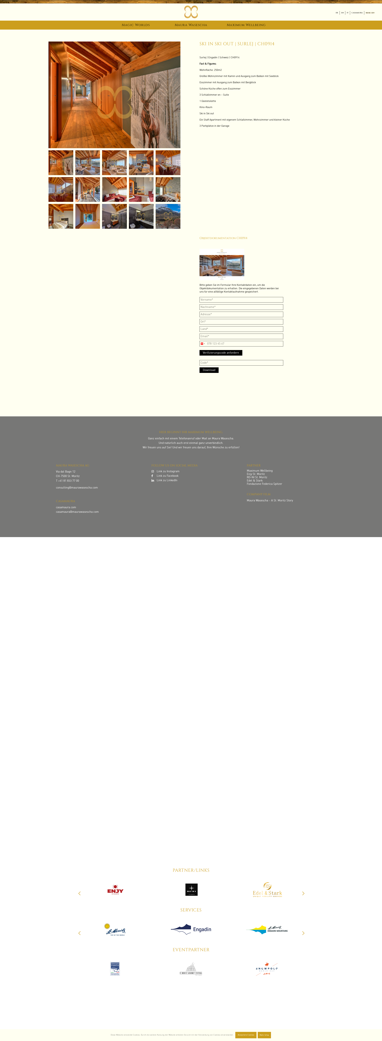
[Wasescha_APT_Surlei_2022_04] (169, 188)
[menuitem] (337, 13)
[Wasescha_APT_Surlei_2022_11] (88, 161)
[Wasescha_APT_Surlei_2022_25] (142, 188)
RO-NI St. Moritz (257, 477)
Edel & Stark (255, 480)
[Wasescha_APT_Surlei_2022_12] (115, 161)
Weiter (303, 893)
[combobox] (203, 343)
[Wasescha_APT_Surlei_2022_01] (115, 95)
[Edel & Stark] (115, 931)
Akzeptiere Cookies (246, 1035)
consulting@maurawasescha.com (77, 487)
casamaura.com (66, 507)
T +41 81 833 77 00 (67, 480)
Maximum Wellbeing (260, 470)
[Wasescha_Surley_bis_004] (88, 215)
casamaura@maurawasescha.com (77, 511)
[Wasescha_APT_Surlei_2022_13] (142, 161)
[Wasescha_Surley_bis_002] (169, 161)
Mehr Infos (264, 1035)
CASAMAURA (357, 13)
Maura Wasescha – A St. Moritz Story (270, 500)
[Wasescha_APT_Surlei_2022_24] (115, 188)
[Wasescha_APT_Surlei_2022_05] (115, 215)
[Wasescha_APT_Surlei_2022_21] (88, 188)
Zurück (79, 893)
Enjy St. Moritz (256, 474)
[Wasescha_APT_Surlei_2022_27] (169, 215)
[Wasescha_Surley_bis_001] (61, 188)
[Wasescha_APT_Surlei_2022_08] (142, 215)
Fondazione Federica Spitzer (264, 484)
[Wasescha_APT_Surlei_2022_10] (61, 215)
